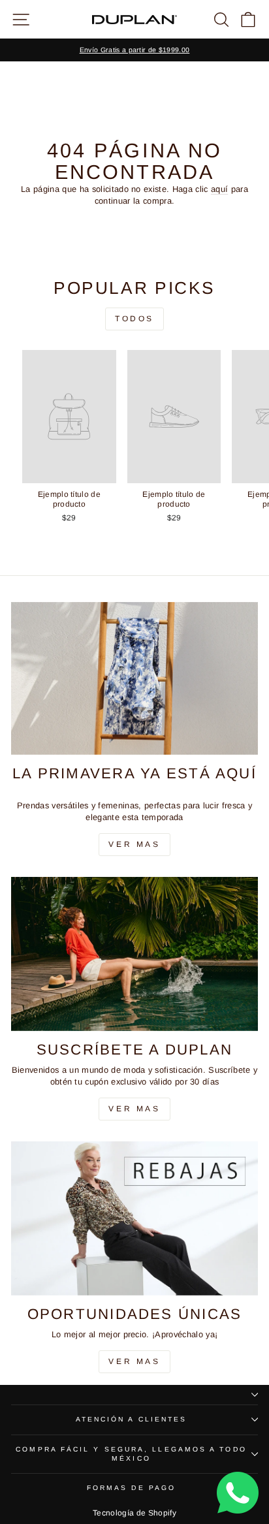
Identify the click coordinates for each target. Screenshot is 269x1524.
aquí (219, 189)
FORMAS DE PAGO (131, 1487)
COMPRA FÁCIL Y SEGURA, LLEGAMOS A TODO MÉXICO (131, 1454)
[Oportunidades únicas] (134, 1218)
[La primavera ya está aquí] (134, 678)
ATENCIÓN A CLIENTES (131, 1419)
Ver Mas (134, 844)
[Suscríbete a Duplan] (134, 953)
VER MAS (134, 1108)
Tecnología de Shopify (134, 1512)
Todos (134, 318)
